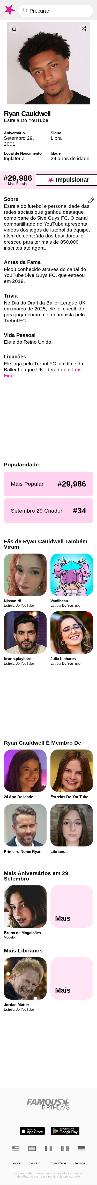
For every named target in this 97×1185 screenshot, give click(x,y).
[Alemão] (81, 1148)
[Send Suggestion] (91, 200)
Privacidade (57, 1163)
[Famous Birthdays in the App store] (32, 1131)
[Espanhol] (32, 1148)
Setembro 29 (18, 138)
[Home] (48, 1104)
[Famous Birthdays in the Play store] (65, 1131)
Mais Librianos (23, 951)
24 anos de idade (70, 158)
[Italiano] (65, 1148)
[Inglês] (15, 1148)
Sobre (16, 1163)
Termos (79, 1163)
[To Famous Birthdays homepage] (9, 10)
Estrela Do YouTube (26, 120)
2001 (9, 144)
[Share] (14, 29)
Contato (34, 1163)
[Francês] (48, 1148)
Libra (56, 138)
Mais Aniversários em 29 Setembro (36, 876)
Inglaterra (14, 158)
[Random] (83, 28)
